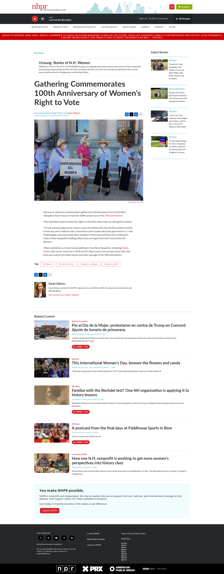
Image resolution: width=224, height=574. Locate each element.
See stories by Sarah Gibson (63, 294)
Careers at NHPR (94, 545)
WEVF (123, 548)
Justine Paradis (78, 432)
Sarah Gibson (73, 113)
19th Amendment (114, 215)
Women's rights (111, 264)
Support (185, 6)
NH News (39, 52)
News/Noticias (40, 27)
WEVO (124, 556)
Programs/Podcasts (84, 27)
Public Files (125, 539)
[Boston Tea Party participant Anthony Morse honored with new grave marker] (159, 93)
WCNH (124, 543)
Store (172, 27)
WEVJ (123, 552)
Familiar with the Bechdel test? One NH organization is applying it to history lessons (130, 392)
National (75, 359)
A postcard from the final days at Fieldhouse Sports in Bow (122, 428)
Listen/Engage (109, 27)
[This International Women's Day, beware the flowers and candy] (51, 367)
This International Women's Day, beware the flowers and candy (126, 362)
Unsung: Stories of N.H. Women (64, 62)
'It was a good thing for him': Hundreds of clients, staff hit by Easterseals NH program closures (177, 146)
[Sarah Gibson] (40, 290)
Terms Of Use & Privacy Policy (133, 533)
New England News (176, 88)
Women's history (66, 264)
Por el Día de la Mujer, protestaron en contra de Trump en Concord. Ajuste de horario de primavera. (129, 327)
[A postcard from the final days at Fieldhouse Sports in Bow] (51, 432)
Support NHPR (50, 510)
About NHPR (129, 27)
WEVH (124, 550)
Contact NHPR (93, 533)
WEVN (124, 554)
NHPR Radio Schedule (96, 539)
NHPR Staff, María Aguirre (82, 334)
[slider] (46, 18)
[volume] (42, 19)
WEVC (124, 545)
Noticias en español (79, 321)
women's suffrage (89, 264)
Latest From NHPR (79, 454)
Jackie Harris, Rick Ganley (82, 399)
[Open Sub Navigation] (50, 27)
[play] (35, 18)
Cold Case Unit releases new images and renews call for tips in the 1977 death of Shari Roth (178, 121)
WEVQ (124, 558)
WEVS (123, 560)
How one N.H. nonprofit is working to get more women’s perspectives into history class (120, 460)
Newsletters (61, 27)
